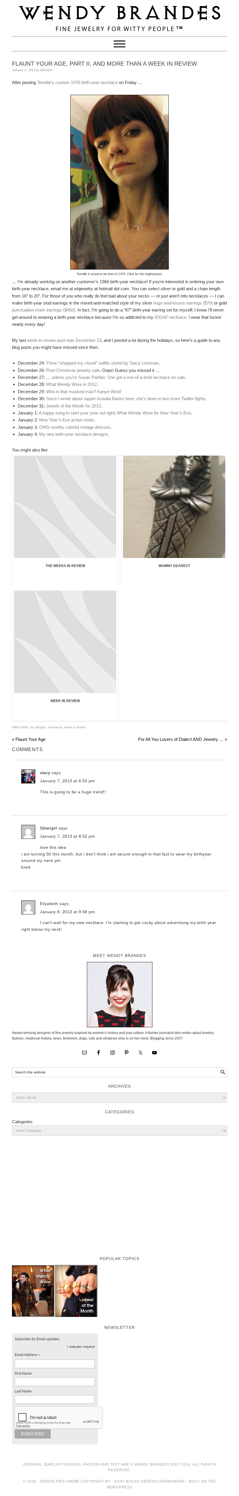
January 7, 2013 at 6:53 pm (67, 780)
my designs (38, 727)
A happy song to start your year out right (77, 412)
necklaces (55, 727)
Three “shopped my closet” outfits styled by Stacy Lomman (102, 363)
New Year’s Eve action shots (66, 419)
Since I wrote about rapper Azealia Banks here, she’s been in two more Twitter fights (125, 398)
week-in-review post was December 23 (64, 340)
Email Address (27, 1356)
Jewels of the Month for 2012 (73, 405)
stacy (45, 772)
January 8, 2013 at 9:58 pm (67, 911)
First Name (23, 1373)
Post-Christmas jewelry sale (73, 370)
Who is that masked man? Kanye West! (84, 391)
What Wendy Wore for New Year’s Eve (154, 412)
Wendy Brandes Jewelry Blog (119, 15)
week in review (74, 727)
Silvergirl (48, 828)
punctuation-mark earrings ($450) (43, 309)
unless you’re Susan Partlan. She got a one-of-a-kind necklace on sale (118, 377)
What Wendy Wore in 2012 (71, 384)
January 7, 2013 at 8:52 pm (67, 836)
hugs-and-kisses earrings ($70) (183, 302)
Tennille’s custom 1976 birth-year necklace (77, 82)
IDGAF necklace (170, 317)
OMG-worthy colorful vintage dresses (74, 427)
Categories (22, 1121)
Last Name (23, 1391)
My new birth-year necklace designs (73, 434)
